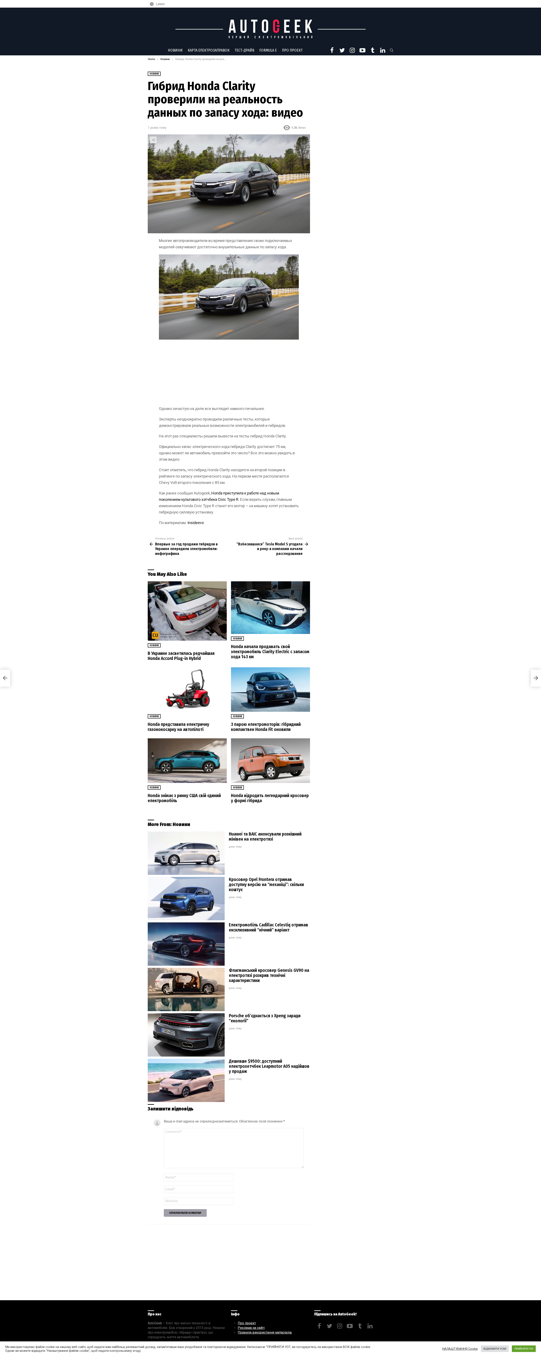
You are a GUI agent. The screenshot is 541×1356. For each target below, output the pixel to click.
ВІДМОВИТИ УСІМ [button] (495, 1348)
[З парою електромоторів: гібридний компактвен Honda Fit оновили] (270, 689)
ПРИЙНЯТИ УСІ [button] (523, 1348)
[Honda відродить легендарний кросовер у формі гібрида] (270, 760)
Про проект (292, 50)
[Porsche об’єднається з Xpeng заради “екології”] (186, 1035)
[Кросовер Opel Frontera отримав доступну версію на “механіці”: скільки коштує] (186, 898)
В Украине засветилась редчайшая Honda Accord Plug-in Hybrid (181, 656)
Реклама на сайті (251, 1328)
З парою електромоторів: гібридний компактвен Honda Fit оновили (266, 727)
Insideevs (195, 522)
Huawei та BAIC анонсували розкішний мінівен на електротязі (265, 836)
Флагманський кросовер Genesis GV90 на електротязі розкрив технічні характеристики (269, 975)
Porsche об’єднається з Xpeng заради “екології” (265, 1018)
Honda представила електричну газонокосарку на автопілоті (178, 727)
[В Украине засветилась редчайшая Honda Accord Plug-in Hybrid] (187, 611)
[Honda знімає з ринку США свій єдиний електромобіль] (187, 760)
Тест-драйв (244, 50)
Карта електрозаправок (209, 50)
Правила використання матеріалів (265, 1332)
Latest (160, 4)
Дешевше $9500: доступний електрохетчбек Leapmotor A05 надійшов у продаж (269, 1066)
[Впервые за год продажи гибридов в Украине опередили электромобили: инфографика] (5, 678)
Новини (175, 50)
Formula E (268, 50)
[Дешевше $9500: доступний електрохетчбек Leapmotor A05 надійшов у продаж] (186, 1080)
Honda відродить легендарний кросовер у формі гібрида (270, 798)
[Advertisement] (229, 374)
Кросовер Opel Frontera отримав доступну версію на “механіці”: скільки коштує (266, 884)
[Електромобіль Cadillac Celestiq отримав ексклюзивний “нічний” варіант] (186, 944)
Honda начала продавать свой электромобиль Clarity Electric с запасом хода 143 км (270, 652)
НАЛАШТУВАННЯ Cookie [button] (460, 1349)
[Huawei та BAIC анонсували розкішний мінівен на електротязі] (186, 853)
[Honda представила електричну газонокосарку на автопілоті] (187, 689)
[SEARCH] (391, 50)
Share (153, 140)
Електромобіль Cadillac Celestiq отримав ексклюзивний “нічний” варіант (268, 927)
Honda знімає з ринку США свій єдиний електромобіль (184, 798)
